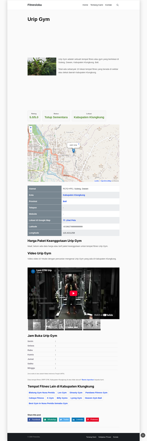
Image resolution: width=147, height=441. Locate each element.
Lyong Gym (76, 398)
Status (56, 114)
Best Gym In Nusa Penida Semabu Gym (48, 403)
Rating (34, 114)
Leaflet (96, 181)
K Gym (50, 398)
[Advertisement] (73, 41)
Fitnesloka (35, 4)
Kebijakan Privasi (105, 437)
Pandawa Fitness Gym (96, 392)
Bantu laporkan (88, 380)
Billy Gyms (62, 398)
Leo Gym (62, 392)
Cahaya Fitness (36, 398)
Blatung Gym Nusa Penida (42, 392)
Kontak (108, 5)
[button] (73, 150)
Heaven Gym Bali (93, 398)
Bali (65, 201)
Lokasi (89, 114)
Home (85, 5)
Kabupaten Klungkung (74, 195)
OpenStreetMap (106, 181)
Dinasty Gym (76, 392)
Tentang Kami (96, 5)
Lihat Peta (70, 220)
